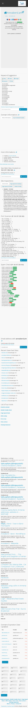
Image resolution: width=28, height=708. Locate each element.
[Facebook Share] (7, 19)
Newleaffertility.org (6, 370)
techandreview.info (5, 658)
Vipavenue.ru (4, 400)
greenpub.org (4, 638)
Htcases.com (4, 372)
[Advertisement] (14, 49)
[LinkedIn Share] (13, 19)
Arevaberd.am (12, 16)
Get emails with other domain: (7, 344)
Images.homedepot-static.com (8, 393)
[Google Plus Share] (9, 19)
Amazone (5, 81)
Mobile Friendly (18, 186)
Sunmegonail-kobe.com (7, 360)
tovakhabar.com (5, 649)
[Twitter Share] (11, 19)
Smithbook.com (5, 395)
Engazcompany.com (6, 390)
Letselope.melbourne (6, 355)
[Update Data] (18, 115)
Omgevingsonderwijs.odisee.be (9, 367)
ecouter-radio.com (5, 641)
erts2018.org (4, 652)
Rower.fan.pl (4, 388)
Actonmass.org (5, 375)
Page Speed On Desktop (15, 183)
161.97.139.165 (12, 155)
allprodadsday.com (5, 632)
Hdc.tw (3, 357)
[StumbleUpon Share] (17, 19)
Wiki (12, 81)
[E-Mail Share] (20, 19)
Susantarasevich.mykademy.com (9, 362)
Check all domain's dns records (7, 164)
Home (6, 16)
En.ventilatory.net (5, 383)
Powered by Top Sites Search (7, 706)
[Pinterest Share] (15, 19)
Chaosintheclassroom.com (7, 385)
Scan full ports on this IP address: (8, 257)
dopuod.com (4, 647)
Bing (4, 78)
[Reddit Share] (19, 19)
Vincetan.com (4, 352)
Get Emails (23, 347)
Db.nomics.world (5, 380)
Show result (23, 109)
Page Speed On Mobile (7, 186)
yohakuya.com (5, 655)
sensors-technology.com (6, 644)
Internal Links (5, 183)
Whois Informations (6, 117)
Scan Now (24, 176)
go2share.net (4, 635)
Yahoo (10, 78)
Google (17, 78)
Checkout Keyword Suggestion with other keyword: (12, 107)
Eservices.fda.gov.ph (6, 365)
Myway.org (4, 378)
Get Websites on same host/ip (7, 174)
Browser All (5, 662)
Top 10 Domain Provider (18, 117)
